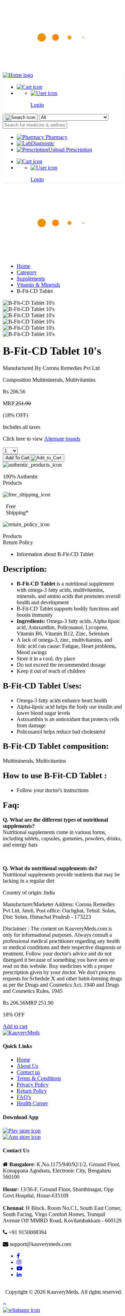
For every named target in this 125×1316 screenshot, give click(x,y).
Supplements (31, 279)
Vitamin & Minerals (38, 285)
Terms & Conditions (39, 1078)
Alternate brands (62, 439)
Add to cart (15, 1026)
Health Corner (32, 1103)
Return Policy (32, 1091)
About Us (27, 1066)
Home (23, 266)
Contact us (28, 1072)
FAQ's (24, 1097)
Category (27, 272)
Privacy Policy (33, 1085)
